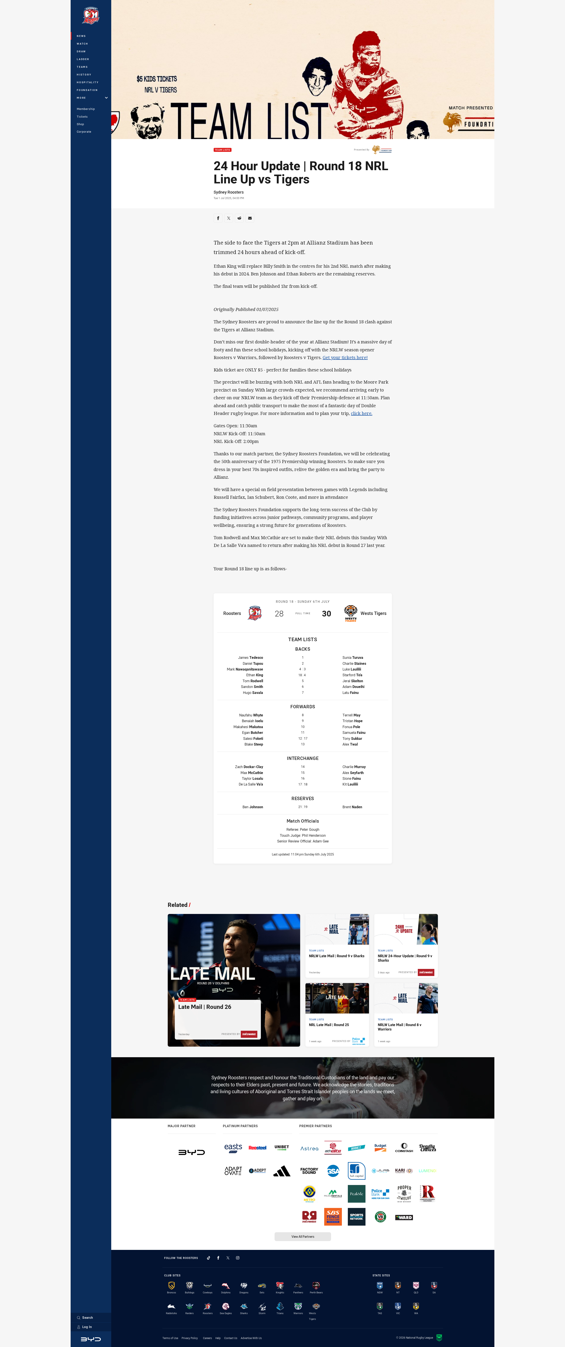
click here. (361, 413)
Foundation (87, 90)
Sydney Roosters (229, 192)
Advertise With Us (251, 1338)
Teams (82, 66)
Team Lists (222, 150)
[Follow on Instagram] (237, 1258)
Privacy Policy (190, 1338)
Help (218, 1338)
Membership (86, 109)
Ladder (83, 59)
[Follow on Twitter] (228, 1258)
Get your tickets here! (345, 357)
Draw (81, 51)
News (81, 36)
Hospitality (88, 82)
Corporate (84, 132)
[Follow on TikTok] (208, 1258)
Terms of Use (170, 1338)
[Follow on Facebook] (218, 1258)
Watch (82, 43)
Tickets (82, 117)
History (84, 74)
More (81, 97)
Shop (80, 124)
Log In (87, 1327)
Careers (207, 1338)
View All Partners (303, 1236)
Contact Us (230, 1338)
